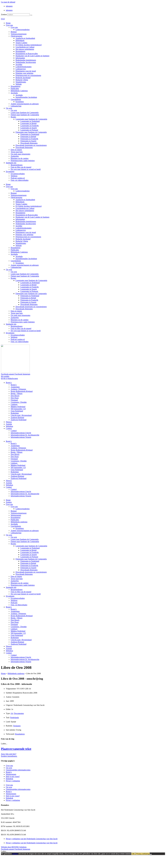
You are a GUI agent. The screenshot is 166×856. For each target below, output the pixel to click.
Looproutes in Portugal (29, 130)
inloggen (9, 6)
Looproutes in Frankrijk (29, 126)
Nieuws (9, 422)
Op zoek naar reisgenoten (20, 154)
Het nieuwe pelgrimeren (25, 49)
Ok (133, 854)
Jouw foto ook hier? (8, 754)
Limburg (14, 404)
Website (19, 84)
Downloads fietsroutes (29, 143)
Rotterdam (15, 413)
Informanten (20, 58)
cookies (15, 854)
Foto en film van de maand (21, 167)
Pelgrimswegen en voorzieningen (28, 75)
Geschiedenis (16, 99)
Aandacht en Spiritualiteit (25, 38)
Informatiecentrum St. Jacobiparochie (25, 435)
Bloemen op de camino (19, 158)
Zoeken (4, 14)
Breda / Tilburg (16, 393)
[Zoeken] (31, 15)
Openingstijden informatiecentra (18, 770)
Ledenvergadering (23, 30)
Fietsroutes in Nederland (29, 134)
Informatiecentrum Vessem (21, 437)
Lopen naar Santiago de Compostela (25, 112)
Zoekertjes (15, 156)
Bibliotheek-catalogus (19, 522)
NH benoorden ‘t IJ (18, 409)
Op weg (9, 108)
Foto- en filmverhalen (19, 605)
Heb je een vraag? (13, 776)
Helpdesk (9, 779)
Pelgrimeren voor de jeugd (26, 71)
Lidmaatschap (16, 106)
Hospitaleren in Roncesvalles (27, 54)
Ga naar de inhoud (8, 2)
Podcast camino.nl (18, 178)
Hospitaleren (20, 51)
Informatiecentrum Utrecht (21, 433)
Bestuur (14, 32)
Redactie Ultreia (22, 80)
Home (8, 23)
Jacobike (19, 64)
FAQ (3, 19)
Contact (9, 428)
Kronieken (20, 102)
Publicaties (15, 88)
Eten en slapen (16, 150)
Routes (13, 117)
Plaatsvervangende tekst (16, 748)
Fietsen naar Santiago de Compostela (25, 115)
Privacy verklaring (13, 781)
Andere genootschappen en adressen (25, 104)
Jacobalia (14, 93)
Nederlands (14, 717)
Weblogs (14, 176)
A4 (12, 713)
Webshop (9, 426)
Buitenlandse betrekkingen (26, 60)
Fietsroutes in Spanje (28, 141)
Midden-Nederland (18, 407)
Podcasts (14, 603)
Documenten (19, 713)
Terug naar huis (17, 152)
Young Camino (21, 43)
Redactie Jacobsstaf (23, 78)
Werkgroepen (16, 515)
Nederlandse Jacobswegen (26, 62)
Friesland (14, 400)
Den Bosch (15, 396)
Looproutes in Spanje (28, 128)
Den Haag (15, 398)
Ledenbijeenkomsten (23, 67)
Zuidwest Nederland (18, 420)
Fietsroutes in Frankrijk (29, 139)
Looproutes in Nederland (30, 121)
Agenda (9, 424)
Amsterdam (15, 387)
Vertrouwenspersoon (18, 34)
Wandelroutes (21, 82)
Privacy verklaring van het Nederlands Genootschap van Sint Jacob (31, 839)
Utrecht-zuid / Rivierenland (21, 415)
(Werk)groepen (16, 36)
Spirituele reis (11, 163)
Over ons (9, 25)
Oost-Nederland (17, 411)
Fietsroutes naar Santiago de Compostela (31, 132)
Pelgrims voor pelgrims (24, 73)
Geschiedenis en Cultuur (25, 47)
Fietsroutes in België (28, 137)
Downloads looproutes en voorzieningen (31, 145)
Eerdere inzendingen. (9, 756)
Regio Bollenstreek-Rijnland (22, 391)
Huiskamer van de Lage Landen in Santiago (32, 56)
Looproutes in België (28, 123)
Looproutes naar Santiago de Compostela (31, 119)
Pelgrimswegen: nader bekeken (23, 161)
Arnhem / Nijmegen (18, 389)
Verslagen (17, 726)
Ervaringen (10, 171)
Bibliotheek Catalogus (19, 91)
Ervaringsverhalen (18, 174)
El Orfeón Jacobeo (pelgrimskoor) (29, 45)
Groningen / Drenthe (19, 402)
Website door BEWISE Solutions (13, 847)
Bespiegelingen (16, 165)
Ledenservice (21, 69)
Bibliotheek (20, 40)
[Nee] (151, 854)
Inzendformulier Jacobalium (26, 97)
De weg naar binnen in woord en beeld (26, 169)
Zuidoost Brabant (17, 417)
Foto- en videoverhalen (19, 180)
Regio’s (9, 383)
